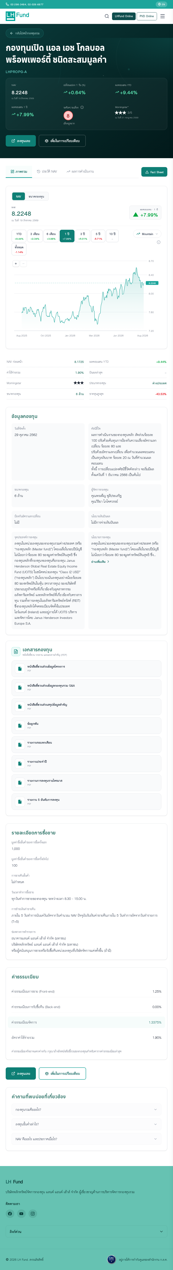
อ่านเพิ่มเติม (98, 561)
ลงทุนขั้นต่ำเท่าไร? (27, 1124)
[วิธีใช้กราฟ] (158, 242)
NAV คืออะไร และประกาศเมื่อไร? (36, 1138)
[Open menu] (162, 16)
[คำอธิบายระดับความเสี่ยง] (82, 107)
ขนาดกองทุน (36, 196)
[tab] (19, 172)
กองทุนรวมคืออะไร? (28, 1109)
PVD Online (147, 16)
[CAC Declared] (111, 1259)
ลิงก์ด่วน (15, 1231)
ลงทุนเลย (23, 140)
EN (163, 4)
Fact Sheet (157, 172)
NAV (18, 196)
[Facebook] (10, 1213)
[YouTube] (21, 1213)
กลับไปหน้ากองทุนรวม (27, 33)
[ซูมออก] (23, 263)
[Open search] (107, 16)
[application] (86, 300)
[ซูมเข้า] (16, 263)
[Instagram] (32, 1213)
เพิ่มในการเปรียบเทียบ (65, 140)
